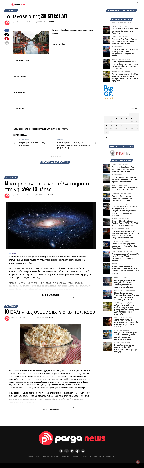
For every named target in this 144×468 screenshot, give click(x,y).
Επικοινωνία (111, 457)
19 (116, 125)
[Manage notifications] (138, 462)
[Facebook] (61, 451)
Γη (30, 263)
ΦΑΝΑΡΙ (46, 457)
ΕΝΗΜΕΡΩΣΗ (66, 457)
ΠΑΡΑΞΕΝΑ (87, 457)
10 (106, 122)
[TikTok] (77, 451)
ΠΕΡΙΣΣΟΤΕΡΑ (98, 457)
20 (121, 125)
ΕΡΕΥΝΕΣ (76, 457)
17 (106, 125)
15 (132, 122)
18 (111, 125)
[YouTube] (83, 451)
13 (121, 122)
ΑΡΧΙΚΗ (30, 457)
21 (127, 125)
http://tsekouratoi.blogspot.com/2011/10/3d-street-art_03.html (41, 129)
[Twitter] (66, 451)
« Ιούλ (107, 138)
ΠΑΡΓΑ (51, 22)
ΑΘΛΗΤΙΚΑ (55, 457)
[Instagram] (72, 451)
